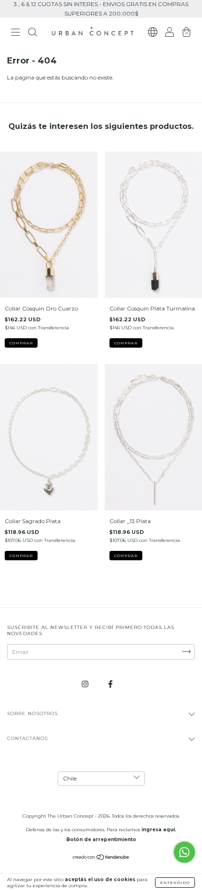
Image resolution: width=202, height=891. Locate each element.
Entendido (175, 882)
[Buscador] (32, 33)
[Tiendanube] (101, 858)
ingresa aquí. (158, 830)
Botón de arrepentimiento (101, 839)
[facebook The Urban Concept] (110, 683)
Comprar (21, 343)
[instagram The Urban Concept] (86, 683)
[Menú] (15, 33)
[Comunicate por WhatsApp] (184, 852)
